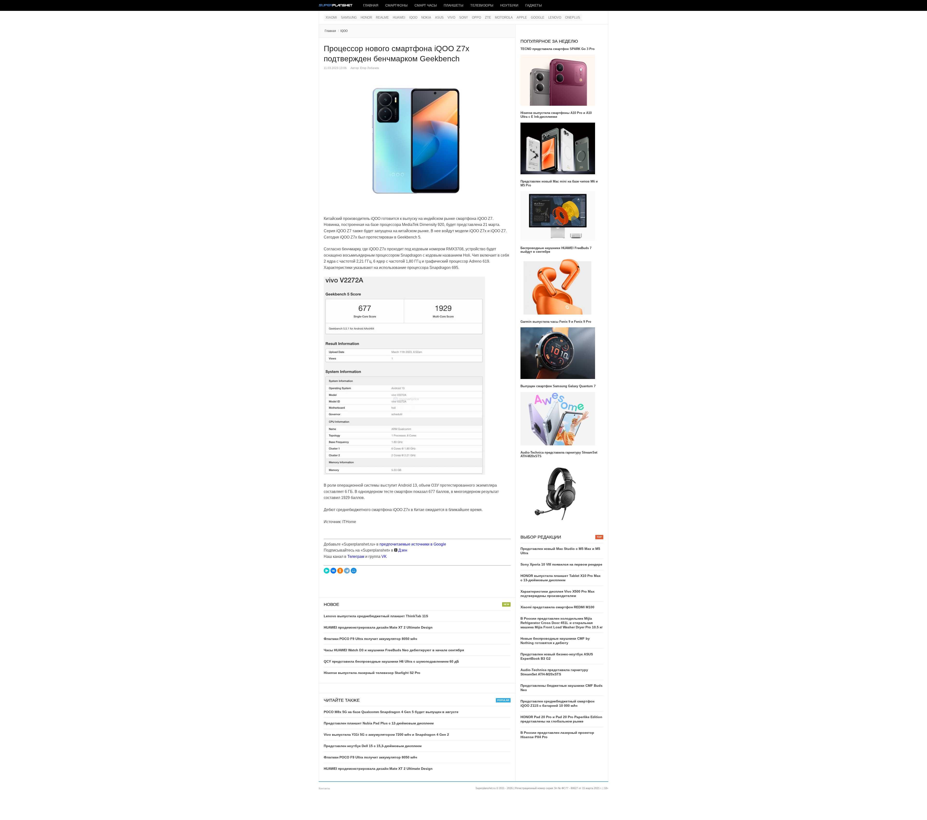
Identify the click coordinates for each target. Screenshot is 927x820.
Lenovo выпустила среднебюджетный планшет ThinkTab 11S (376, 616)
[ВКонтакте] (333, 571)
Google (537, 17)
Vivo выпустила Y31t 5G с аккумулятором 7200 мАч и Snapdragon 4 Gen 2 (386, 734)
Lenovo (554, 17)
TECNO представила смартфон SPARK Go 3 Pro (557, 49)
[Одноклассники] (340, 571)
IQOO (413, 17)
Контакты (324, 788)
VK (384, 556)
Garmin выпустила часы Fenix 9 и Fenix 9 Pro (555, 321)
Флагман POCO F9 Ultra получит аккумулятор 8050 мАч (370, 639)
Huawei (399, 17)
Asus (439, 17)
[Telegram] (347, 571)
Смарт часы (425, 5)
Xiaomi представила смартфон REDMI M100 (557, 607)
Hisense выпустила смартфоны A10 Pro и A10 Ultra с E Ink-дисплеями (556, 115)
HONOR (366, 17)
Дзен (402, 550)
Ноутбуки (509, 5)
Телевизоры (481, 5)
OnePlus (572, 17)
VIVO (451, 17)
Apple (522, 17)
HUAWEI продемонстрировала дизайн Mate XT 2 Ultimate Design (378, 627)
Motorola (504, 17)
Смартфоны (396, 5)
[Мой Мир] (354, 571)
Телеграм (355, 556)
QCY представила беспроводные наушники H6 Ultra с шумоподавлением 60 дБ (391, 661)
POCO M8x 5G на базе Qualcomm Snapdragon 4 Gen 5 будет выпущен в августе (391, 712)
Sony (463, 17)
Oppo (476, 17)
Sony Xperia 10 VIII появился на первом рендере (561, 564)
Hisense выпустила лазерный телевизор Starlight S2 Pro (372, 673)
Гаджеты (533, 5)
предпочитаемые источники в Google (412, 544)
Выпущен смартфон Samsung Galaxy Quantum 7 (558, 386)
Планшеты (453, 5)
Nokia (426, 17)
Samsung (349, 17)
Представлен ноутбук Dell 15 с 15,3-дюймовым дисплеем (372, 746)
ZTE (488, 17)
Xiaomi (331, 17)
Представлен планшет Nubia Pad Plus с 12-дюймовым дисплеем (379, 723)
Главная (370, 5)
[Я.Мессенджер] (327, 571)
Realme (382, 17)
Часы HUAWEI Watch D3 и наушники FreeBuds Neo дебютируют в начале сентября (394, 650)
